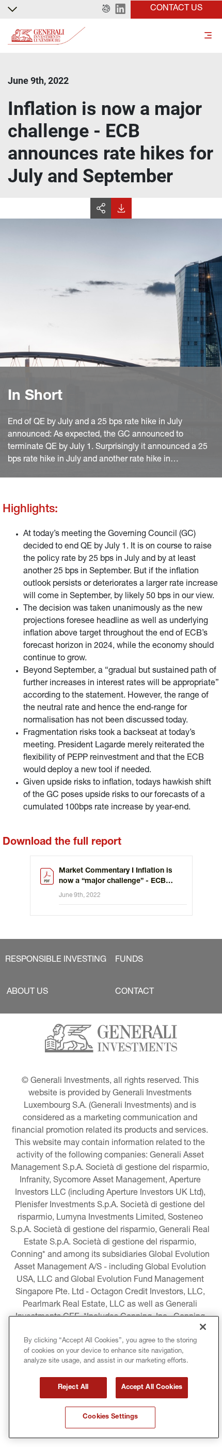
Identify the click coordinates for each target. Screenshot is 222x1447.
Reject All (73, 1387)
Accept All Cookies (151, 1387)
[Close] (203, 1326)
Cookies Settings (110, 1417)
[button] (106, 9)
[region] (113, 1377)
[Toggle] (208, 36)
